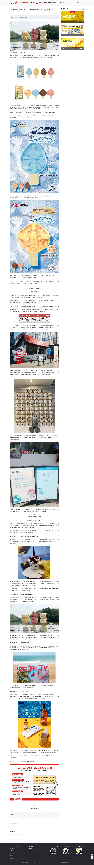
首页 (31, 2)
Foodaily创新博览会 (33, 848)
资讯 (37, 2)
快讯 (34, 2)
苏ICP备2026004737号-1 (66, 862)
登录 (11, 823)
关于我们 (12, 848)
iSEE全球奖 (60, 2)
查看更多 (82, 9)
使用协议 (12, 855)
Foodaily (29, 862)
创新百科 (49, 2)
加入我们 (12, 853)
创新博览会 (54, 2)
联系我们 (12, 850)
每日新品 (44, 2)
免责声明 (12, 858)
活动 (40, 2)
